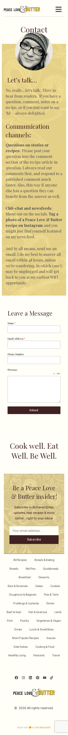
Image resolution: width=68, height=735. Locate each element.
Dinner (50, 603)
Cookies (55, 586)
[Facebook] (16, 677)
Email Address (16, 338)
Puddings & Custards (26, 603)
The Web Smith (43, 727)
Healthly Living (17, 655)
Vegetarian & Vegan (48, 620)
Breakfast (25, 577)
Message (12, 369)
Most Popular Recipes (25, 638)
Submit (33, 410)
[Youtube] (44, 677)
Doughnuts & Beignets (22, 594)
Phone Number (16, 354)
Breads (14, 568)
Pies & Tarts (51, 594)
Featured (39, 655)
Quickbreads (50, 568)
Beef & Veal (14, 612)
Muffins (31, 568)
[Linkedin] (30, 677)
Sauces (51, 638)
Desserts (44, 577)
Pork (10, 620)
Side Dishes (21, 646)
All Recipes (20, 559)
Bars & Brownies (18, 586)
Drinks (18, 629)
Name (11, 323)
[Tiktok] (51, 677)
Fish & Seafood (38, 612)
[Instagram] (23, 677)
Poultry (24, 620)
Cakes (39, 586)
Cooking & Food (45, 646)
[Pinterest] (37, 677)
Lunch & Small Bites (41, 629)
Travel (56, 655)
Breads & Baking (45, 559)
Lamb (58, 612)
